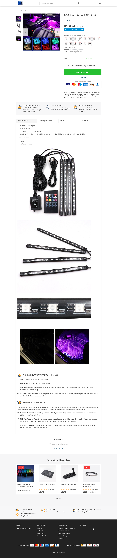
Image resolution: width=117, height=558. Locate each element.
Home (17, 11)
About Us (39, 528)
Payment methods (63, 531)
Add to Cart (83, 72)
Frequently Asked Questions (66, 528)
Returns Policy (62, 536)
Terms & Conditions (42, 536)
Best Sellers (24, 11)
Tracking (61, 538)
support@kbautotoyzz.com (23, 528)
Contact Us (40, 531)
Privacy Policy (41, 533)
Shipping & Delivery (64, 533)
